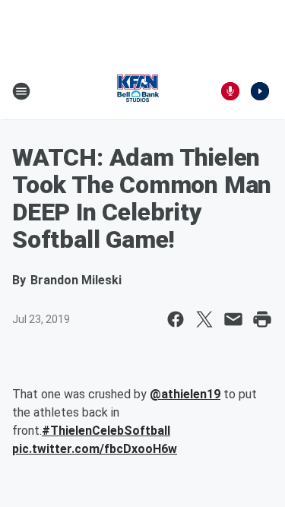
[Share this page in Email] (233, 319)
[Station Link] (137, 91)
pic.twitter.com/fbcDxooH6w (94, 449)
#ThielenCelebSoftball (106, 430)
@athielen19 (185, 394)
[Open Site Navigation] (21, 91)
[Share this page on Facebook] (175, 319)
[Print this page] (262, 319)
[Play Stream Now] (260, 91)
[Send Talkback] (230, 91)
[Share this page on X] (204, 319)
